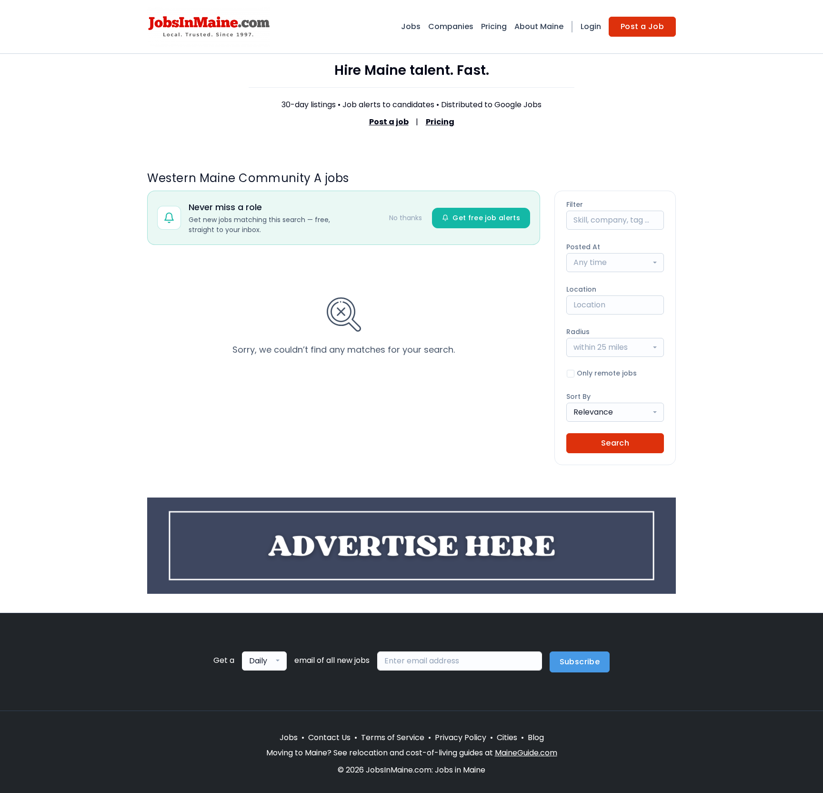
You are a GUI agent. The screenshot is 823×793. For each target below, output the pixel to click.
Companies (450, 26)
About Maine (538, 26)
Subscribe (580, 661)
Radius (578, 331)
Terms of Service (392, 737)
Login (591, 26)
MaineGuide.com (526, 752)
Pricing (494, 26)
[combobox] (615, 262)
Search (615, 442)
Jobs (411, 26)
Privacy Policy (460, 737)
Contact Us (329, 737)
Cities (507, 737)
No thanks (405, 218)
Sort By (578, 396)
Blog (536, 737)
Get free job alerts (486, 218)
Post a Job (642, 26)
